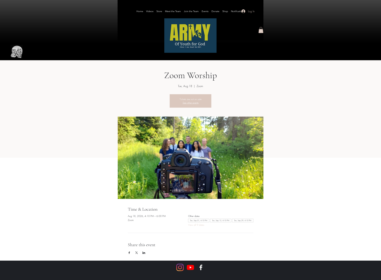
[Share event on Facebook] (129, 253)
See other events (191, 102)
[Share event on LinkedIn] (143, 253)
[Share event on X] (136, 253)
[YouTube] (190, 267)
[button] (260, 30)
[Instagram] (180, 267)
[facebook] (200, 267)
